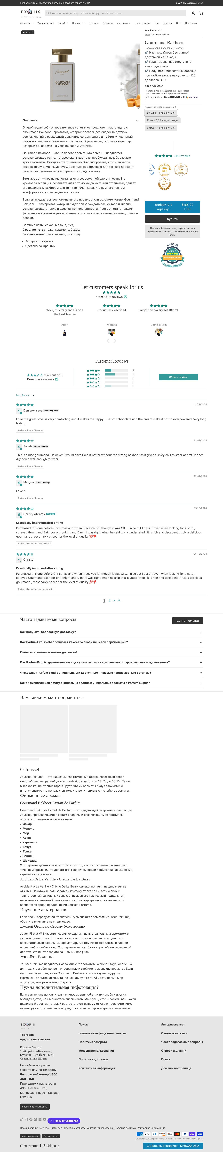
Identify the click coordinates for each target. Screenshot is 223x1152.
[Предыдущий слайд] (25, 71)
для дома (122, 23)
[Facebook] (30, 1121)
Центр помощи (187, 620)
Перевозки (191, 23)
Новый (61, 23)
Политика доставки (93, 1059)
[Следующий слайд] (135, 71)
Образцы (108, 23)
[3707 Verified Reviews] (172, 268)
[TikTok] (21, 1121)
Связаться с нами (174, 1033)
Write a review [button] (178, 377)
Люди (92, 23)
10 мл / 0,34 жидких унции (163, 120)
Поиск (83, 1024)
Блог (156, 23)
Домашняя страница (176, 1068)
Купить (172, 219)
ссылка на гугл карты (35, 1106)
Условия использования (96, 1050)
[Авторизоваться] (192, 13)
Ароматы (25, 23)
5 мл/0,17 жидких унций (161, 127)
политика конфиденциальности (102, 1033)
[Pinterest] (35, 1121)
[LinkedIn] (40, 1121)
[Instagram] (26, 1121)
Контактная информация (97, 1068)
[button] (172, 98)
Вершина (77, 23)
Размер (160, 107)
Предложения (143, 23)
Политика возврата (93, 1042)
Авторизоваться (195, 3)
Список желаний (173, 1050)
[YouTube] (44, 1121)
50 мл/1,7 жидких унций (161, 112)
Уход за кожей (45, 23)
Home (147, 34)
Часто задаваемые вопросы (182, 1042)
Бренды (167, 23)
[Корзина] (199, 13)
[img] (111, 292)
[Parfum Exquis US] (30, 13)
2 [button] (110, 600)
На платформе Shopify (146, 1138)
